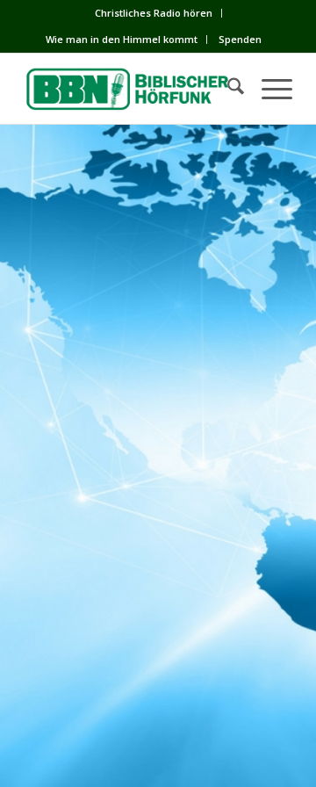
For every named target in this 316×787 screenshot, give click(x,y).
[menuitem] (154, 13)
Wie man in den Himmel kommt (122, 39)
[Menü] (268, 89)
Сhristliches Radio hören (153, 12)
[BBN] (131, 89)
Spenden (240, 39)
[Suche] (227, 89)
